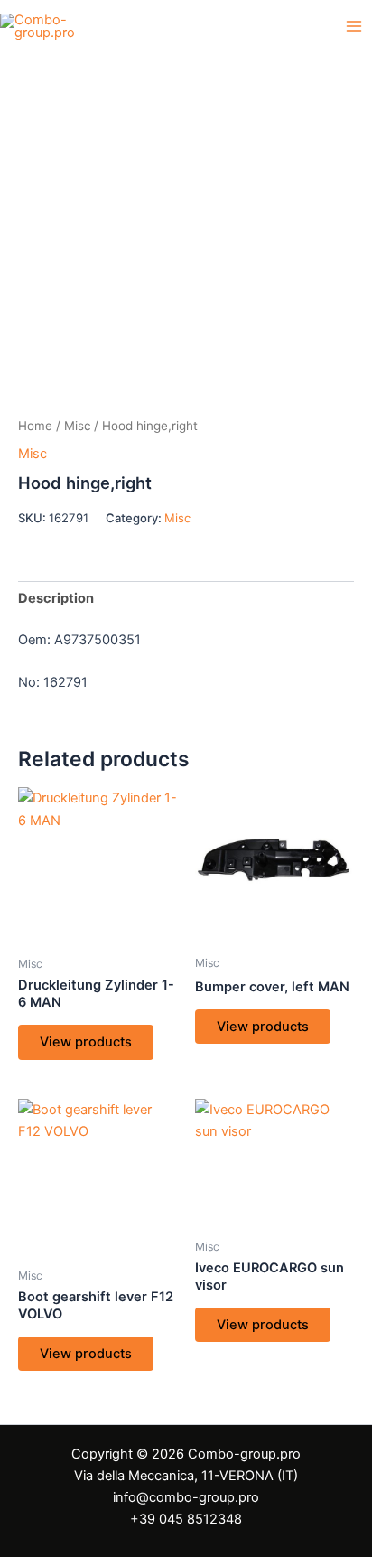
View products (86, 1042)
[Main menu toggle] (354, 26)
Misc (77, 425)
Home (35, 425)
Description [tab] (56, 598)
